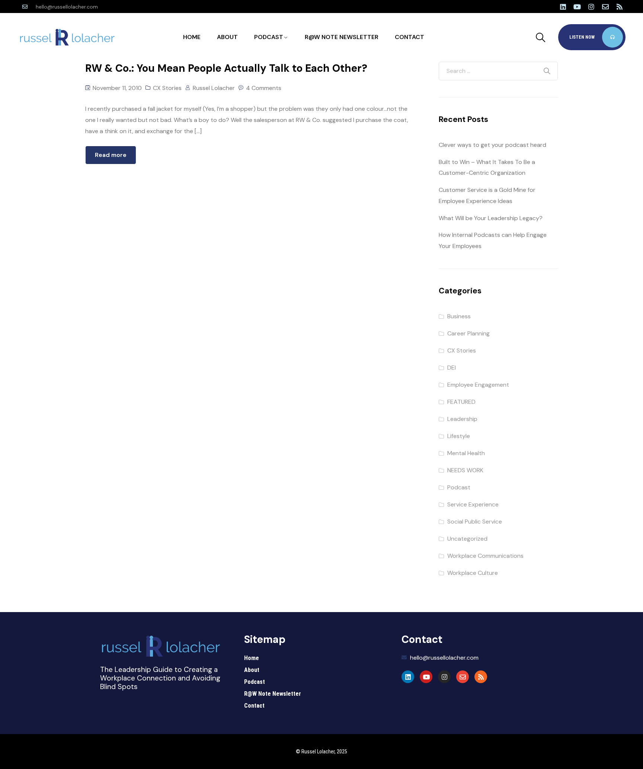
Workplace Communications (485, 556)
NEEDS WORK (465, 470)
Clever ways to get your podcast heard (492, 145)
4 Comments (263, 88)
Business (459, 316)
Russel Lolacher (214, 88)
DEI (451, 367)
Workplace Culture (472, 573)
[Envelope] (605, 6)
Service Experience (473, 504)
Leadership (462, 419)
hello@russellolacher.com (67, 6)
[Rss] (619, 6)
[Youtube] (577, 6)
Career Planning (468, 333)
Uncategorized (467, 539)
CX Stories (167, 88)
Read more (111, 155)
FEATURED (461, 402)
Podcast (268, 37)
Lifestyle (458, 436)
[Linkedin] (563, 6)
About (227, 37)
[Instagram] (591, 6)
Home (192, 37)
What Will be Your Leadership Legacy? (491, 218)
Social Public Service (474, 521)
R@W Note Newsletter (341, 37)
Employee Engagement (478, 385)
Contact (409, 37)
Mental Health (466, 453)
